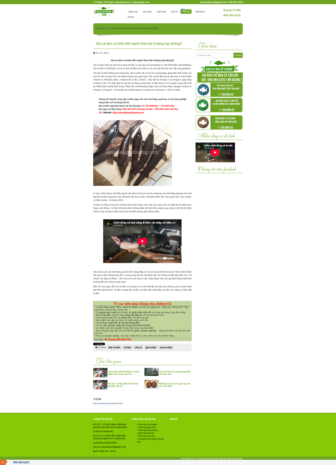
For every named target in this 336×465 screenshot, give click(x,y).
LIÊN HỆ (131, 17)
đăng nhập (105, 403)
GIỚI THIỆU (147, 12)
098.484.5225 (21, 462)
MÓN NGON (200, 12)
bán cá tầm (114, 347)
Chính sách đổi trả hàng (148, 430)
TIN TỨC (186, 12)
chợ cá (138, 347)
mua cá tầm (166, 347)
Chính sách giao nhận (147, 427)
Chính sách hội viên (146, 433)
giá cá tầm (151, 347)
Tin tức (108, 28)
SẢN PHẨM (161, 12)
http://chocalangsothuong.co (127, 112)
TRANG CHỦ (133, 12)
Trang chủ (99, 28)
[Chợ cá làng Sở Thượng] (104, 11)
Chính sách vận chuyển (147, 424)
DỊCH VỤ (174, 12)
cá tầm (127, 347)
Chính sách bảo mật (146, 436)
